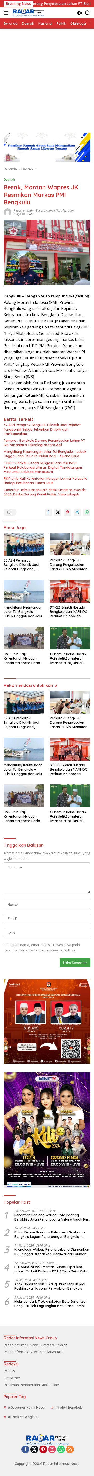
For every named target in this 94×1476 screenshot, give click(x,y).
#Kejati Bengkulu (69, 1407)
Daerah (9, 179)
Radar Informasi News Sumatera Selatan (35, 1345)
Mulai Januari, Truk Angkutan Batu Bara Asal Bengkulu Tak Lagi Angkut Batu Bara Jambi (50, 1303)
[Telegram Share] (77, 512)
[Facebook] (25, 1450)
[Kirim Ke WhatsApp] (86, 512)
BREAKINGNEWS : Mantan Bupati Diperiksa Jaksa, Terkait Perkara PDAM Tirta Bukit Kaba (51, 1269)
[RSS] (70, 1450)
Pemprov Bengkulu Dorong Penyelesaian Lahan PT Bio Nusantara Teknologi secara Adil (44, 442)
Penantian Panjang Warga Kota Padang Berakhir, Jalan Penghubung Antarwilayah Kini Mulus (51, 1217)
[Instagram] (52, 1450)
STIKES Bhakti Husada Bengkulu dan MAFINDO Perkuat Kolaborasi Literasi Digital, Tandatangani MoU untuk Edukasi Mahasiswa (43, 467)
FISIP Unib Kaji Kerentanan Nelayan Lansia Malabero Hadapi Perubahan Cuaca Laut (45, 480)
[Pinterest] (43, 1450)
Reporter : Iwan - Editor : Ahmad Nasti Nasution (44, 210)
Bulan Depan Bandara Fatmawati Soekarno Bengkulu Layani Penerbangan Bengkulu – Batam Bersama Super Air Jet (49, 1234)
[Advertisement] (47, 78)
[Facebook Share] (48, 512)
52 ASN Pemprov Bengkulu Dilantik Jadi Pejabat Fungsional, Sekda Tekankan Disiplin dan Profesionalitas (42, 429)
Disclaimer (12, 1378)
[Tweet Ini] (57, 512)
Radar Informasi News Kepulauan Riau (34, 1351)
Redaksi (10, 1371)
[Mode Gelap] (79, 13)
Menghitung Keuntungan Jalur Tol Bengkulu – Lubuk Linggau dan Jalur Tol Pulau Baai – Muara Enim (45, 453)
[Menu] (7, 13)
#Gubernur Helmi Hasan (27, 1407)
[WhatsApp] (61, 1450)
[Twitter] (34, 1450)
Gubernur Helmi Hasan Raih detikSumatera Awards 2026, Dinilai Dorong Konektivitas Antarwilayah (45, 492)
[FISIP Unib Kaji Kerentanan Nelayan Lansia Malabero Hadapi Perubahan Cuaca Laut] (24, 638)
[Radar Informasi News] (27, 13)
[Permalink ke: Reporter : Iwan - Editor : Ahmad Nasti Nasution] (7, 212)
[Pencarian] (87, 13)
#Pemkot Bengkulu (23, 1417)
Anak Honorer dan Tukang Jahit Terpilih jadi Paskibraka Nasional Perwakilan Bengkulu (49, 1286)
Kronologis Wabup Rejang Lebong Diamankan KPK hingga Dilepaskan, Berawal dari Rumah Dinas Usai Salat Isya (51, 1251)
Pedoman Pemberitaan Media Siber (31, 1384)
